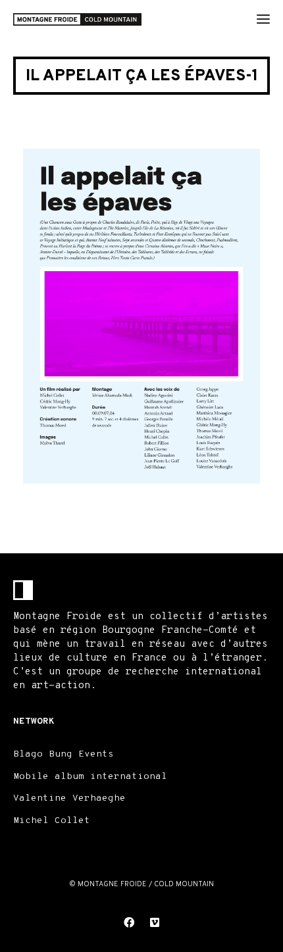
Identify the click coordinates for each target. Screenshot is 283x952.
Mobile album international (90, 776)
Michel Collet (51, 820)
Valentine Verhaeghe (69, 798)
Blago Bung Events (63, 754)
